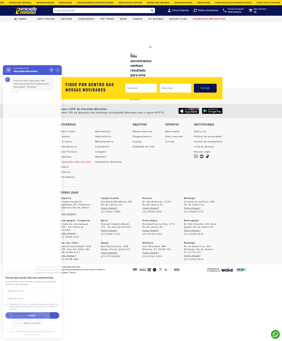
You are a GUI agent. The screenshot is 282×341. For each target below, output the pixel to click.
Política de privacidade (207, 136)
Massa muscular (142, 131)
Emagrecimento (142, 136)
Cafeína (64, 167)
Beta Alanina (67, 177)
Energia (137, 141)
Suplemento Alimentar (108, 162)
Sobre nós (200, 131)
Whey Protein (46, 19)
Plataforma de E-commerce (213, 270)
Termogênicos (68, 146)
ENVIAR (205, 88)
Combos (138, 19)
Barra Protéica (68, 151)
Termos (72, 273)
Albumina (100, 156)
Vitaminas (65, 156)
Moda (123, 19)
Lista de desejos (204, 146)
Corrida (169, 141)
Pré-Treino (107, 19)
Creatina (66, 19)
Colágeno (100, 151)
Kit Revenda (156, 19)
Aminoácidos (103, 131)
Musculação (172, 131)
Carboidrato (102, 146)
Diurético (64, 172)
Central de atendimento (208, 141)
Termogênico (86, 19)
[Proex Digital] (242, 269)
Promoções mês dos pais (209, 19)
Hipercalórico (103, 136)
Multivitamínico (104, 141)
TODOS (22, 19)
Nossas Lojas (178, 19)
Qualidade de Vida (144, 146)
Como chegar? (67, 214)
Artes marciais (174, 136)
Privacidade (63, 273)
